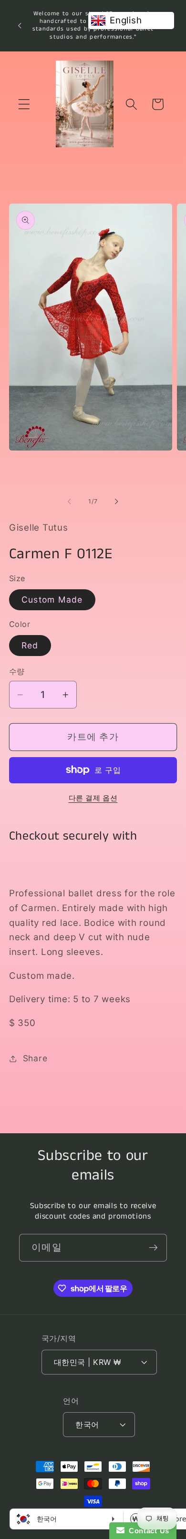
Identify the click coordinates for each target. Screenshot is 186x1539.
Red (30, 645)
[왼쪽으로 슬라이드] (69, 501)
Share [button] (35, 1058)
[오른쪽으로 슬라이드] (116, 501)
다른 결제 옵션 (93, 797)
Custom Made (52, 600)
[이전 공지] (19, 25)
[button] (24, 104)
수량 (17, 671)
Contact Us (146, 1531)
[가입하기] (153, 1248)
